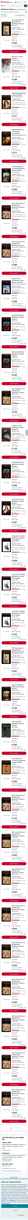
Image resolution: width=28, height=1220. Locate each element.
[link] (26, 12)
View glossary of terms (8, 1168)
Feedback (26, 432)
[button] (22, 48)
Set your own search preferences (11, 1171)
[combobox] (16, 6)
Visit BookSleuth (6, 1161)
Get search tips (6, 1166)
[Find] (25, 6)
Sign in (21, 2)
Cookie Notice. (12, 1200)
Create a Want (6, 1150)
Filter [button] (5, 15)
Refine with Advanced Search (10, 12)
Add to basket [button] (14, 51)
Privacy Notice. (6, 1203)
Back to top (14, 1177)
